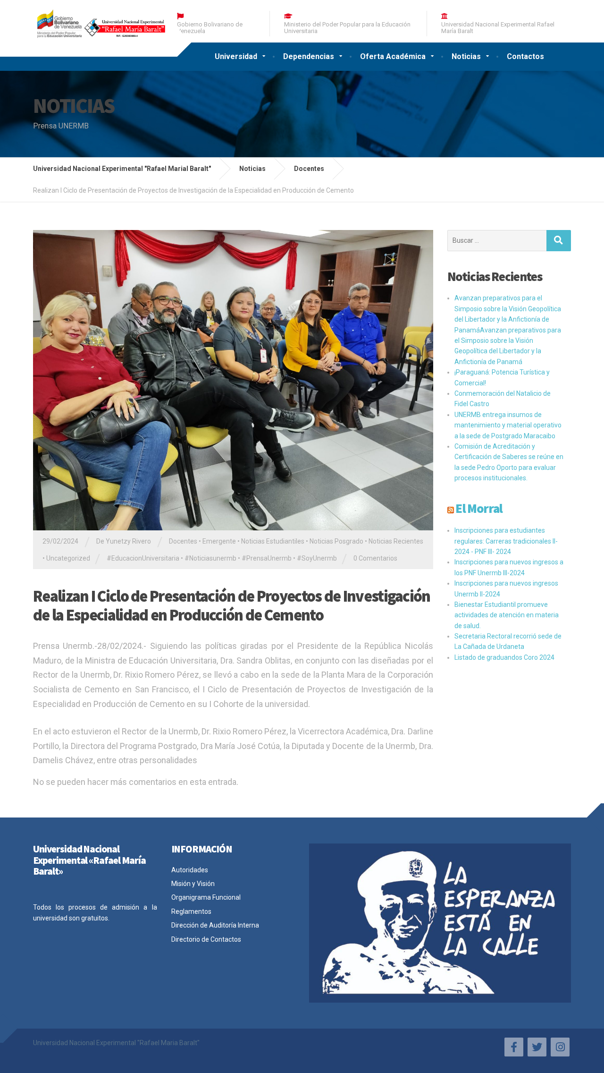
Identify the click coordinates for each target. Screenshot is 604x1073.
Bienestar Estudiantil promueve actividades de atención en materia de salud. (506, 615)
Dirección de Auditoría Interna (215, 925)
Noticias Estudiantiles (272, 541)
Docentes (183, 541)
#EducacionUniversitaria (143, 558)
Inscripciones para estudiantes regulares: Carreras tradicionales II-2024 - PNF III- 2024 (506, 541)
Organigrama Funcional (206, 897)
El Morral (479, 508)
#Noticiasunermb (210, 558)
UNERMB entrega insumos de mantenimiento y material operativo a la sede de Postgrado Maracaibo (508, 425)
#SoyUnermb (317, 558)
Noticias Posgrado (336, 541)
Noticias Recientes (396, 541)
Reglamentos (191, 911)
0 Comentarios (375, 558)
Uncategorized (68, 558)
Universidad (236, 56)
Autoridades (189, 870)
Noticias (466, 56)
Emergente (219, 541)
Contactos (525, 56)
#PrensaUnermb (267, 558)
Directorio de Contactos (206, 939)
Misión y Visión (193, 883)
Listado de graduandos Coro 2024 (504, 657)
